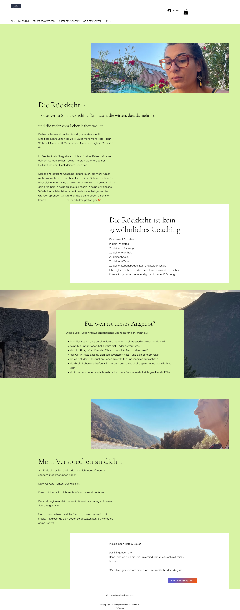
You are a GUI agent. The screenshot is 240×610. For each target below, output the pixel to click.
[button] (185, 12)
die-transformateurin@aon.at (120, 595)
